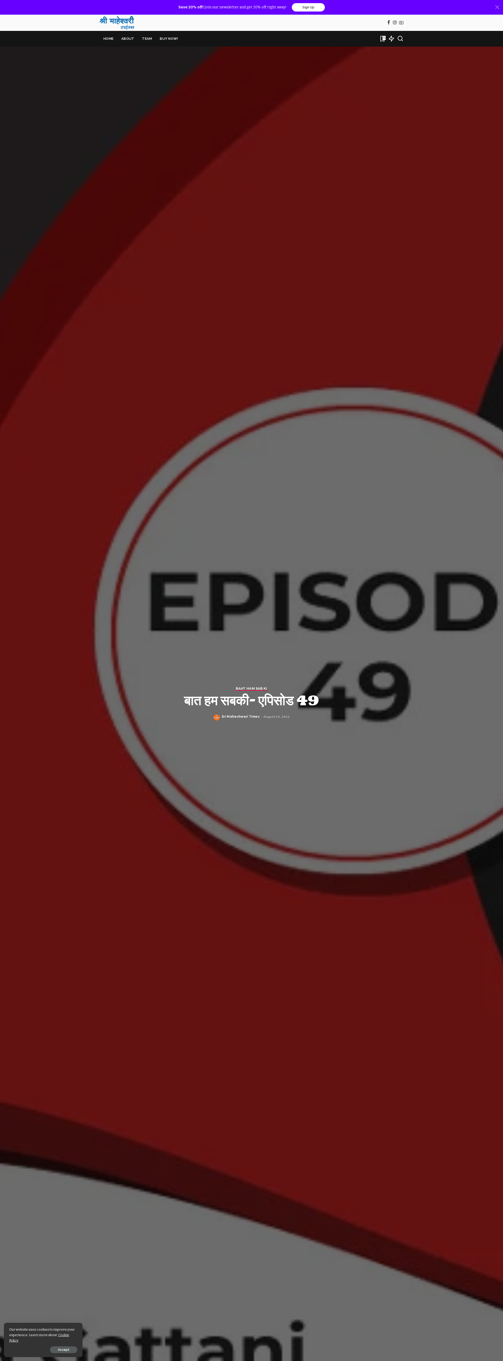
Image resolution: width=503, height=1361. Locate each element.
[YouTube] (401, 23)
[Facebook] (388, 23)
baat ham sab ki (251, 688)
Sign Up (308, 7)
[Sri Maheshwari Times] (117, 23)
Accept (63, 1350)
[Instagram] (395, 23)
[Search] (400, 39)
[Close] (497, 7)
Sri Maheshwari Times (241, 716)
